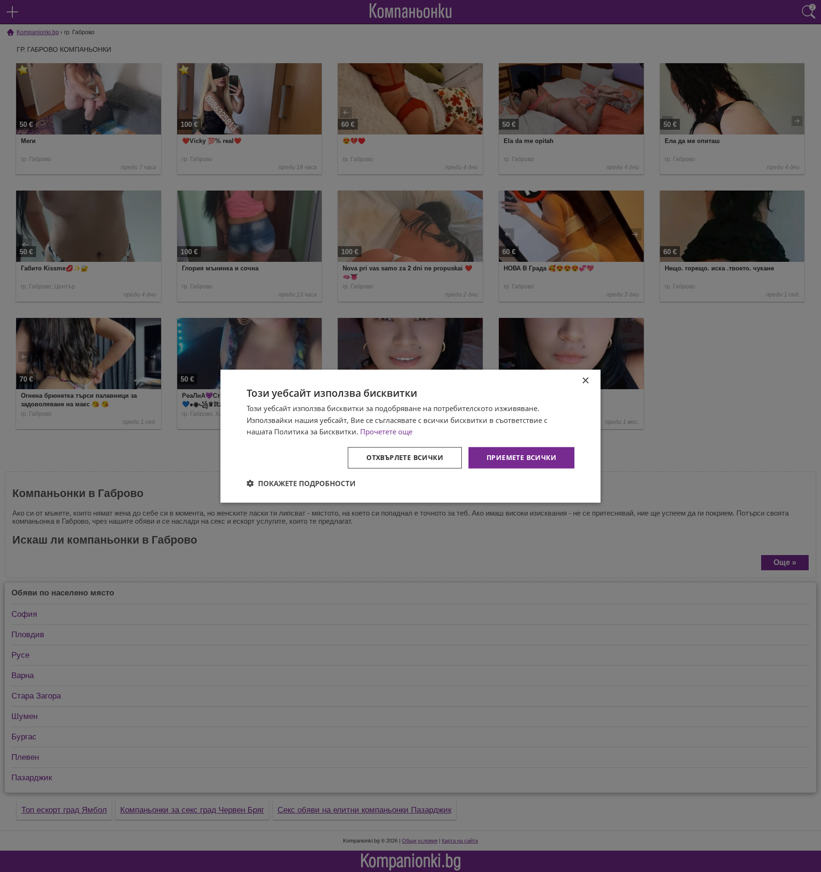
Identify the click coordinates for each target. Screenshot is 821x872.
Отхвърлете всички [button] (404, 457)
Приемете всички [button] (521, 457)
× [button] (585, 380)
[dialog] (410, 435)
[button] (301, 483)
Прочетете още (386, 431)
